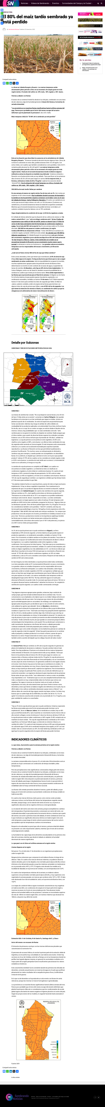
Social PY (57, 1098)
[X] (2, 20)
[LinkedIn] (2, 16)
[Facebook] (2, 10)
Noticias (24, 3)
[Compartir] (2, 23)
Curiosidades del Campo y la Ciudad (76, 3)
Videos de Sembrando (40, 3)
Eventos (55, 3)
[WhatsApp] (2, 13)
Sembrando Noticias (14, 29)
